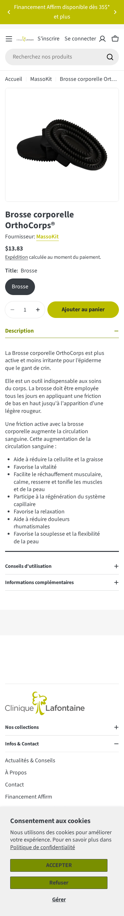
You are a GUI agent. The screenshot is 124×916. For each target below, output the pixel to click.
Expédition (16, 257)
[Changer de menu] (9, 39)
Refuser (58, 883)
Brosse (20, 287)
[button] (9, 12)
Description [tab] (19, 331)
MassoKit (41, 79)
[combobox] (62, 57)
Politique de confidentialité (42, 847)
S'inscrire (48, 39)
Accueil (13, 79)
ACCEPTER (59, 865)
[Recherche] (110, 57)
